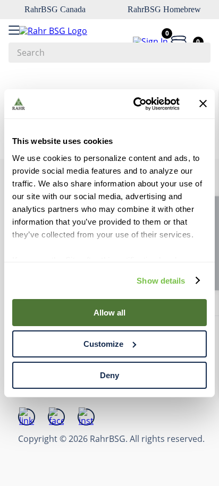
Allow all (109, 312)
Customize (103, 343)
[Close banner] (203, 103)
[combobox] (109, 52)
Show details (161, 280)
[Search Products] (197, 52)
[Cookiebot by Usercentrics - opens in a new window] (135, 103)
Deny (109, 374)
